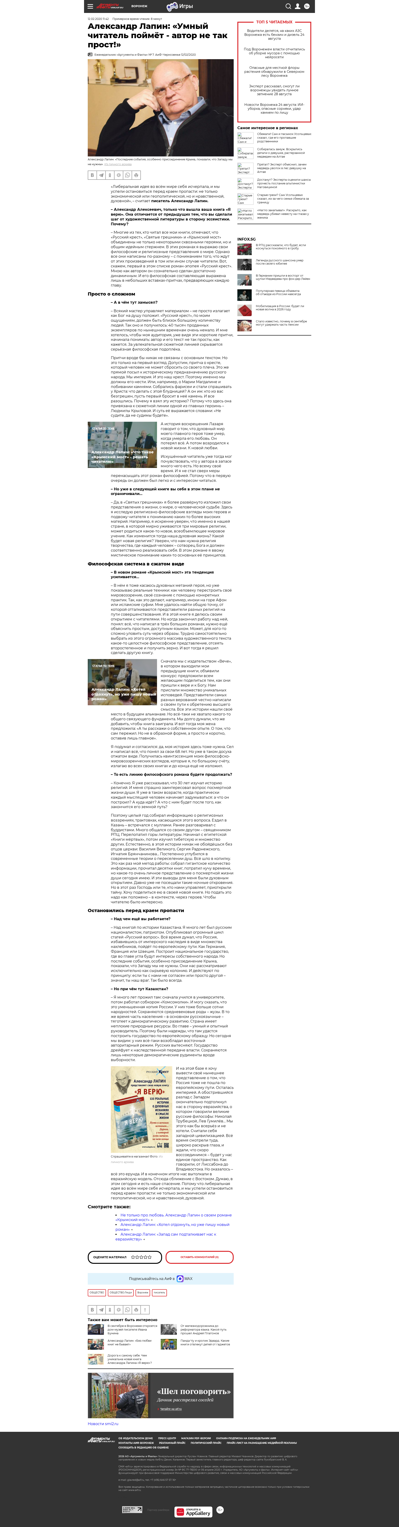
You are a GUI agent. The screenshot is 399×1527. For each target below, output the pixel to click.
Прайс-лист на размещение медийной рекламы (262, 1443)
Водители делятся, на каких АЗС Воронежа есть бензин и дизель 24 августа (274, 35)
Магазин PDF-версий (196, 1438)
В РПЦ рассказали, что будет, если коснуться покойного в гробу (281, 247)
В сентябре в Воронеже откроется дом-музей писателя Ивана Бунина (132, 1329)
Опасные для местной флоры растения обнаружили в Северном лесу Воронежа (274, 72)
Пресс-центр (167, 1438)
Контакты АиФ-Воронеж (136, 1443)
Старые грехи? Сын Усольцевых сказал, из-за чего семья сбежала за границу (283, 198)
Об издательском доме (135, 1438)
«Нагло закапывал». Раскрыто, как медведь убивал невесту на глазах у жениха (283, 213)
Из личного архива (118, 164)
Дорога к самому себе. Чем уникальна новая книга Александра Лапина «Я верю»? (130, 1359)
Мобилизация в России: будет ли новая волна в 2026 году (280, 308)
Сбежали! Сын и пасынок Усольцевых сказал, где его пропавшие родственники (284, 137)
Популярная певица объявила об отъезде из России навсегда (278, 292)
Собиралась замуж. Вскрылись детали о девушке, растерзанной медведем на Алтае (281, 152)
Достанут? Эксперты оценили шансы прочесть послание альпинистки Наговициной (284, 183)
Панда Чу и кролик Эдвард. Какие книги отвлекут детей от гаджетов (205, 1342)
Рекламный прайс (172, 1443)
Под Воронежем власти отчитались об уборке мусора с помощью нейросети (274, 53)
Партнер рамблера (158, 1510)
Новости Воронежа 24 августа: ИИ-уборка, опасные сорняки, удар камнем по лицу (274, 109)
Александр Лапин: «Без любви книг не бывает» (129, 1342)
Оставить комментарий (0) (200, 1257)
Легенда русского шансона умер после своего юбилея (279, 262)
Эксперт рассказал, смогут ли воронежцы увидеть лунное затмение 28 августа (274, 90)
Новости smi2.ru (103, 1424)
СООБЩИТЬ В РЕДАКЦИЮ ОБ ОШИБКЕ (143, 1447)
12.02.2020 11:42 (98, 19)
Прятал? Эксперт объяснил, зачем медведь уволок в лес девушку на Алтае (281, 168)
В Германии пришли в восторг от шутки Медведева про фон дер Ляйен (283, 277)
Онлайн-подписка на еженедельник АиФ (246, 1438)
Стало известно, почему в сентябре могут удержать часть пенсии (281, 323)
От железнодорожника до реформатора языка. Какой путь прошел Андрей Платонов (204, 1329)
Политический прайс (206, 1443)
